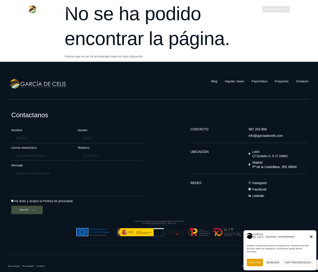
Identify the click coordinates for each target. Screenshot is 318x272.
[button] (311, 236)
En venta (181, 9)
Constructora (159, 9)
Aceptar (255, 262)
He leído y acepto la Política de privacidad (43, 201)
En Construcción (237, 9)
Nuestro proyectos (207, 9)
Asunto (82, 130)
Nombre (16, 130)
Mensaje (17, 165)
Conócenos (113, 9)
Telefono (83, 147)
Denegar (273, 262)
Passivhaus (135, 9)
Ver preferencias (298, 262)
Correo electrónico (24, 147)
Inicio (95, 9)
